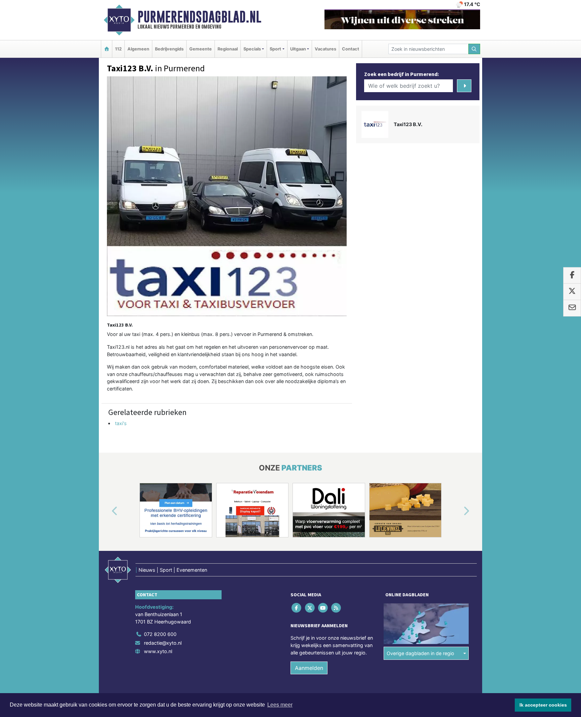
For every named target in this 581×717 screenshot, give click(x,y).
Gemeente (200, 48)
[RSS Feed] (336, 608)
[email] (572, 308)
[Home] (107, 49)
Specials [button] (252, 48)
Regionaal (228, 48)
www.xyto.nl (158, 651)
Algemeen (138, 48)
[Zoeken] (474, 49)
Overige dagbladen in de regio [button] (420, 653)
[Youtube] (323, 608)
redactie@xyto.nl (163, 643)
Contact (350, 48)
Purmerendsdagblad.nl (199, 17)
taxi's (121, 423)
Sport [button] (275, 48)
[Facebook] (297, 608)
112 (118, 48)
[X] (310, 608)
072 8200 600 (160, 634)
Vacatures (325, 48)
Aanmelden (309, 668)
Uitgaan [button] (298, 48)
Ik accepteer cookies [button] (543, 705)
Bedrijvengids (169, 48)
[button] (107, 511)
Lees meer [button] (280, 705)
